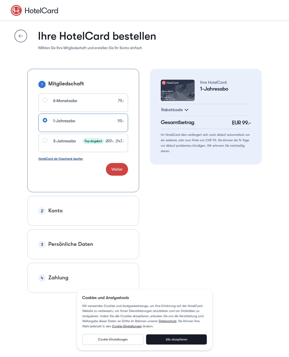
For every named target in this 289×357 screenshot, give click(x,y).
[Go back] (20, 36)
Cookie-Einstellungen (127, 326)
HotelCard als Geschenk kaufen (60, 159)
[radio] (45, 100)
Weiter (117, 169)
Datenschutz (167, 321)
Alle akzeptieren (176, 339)
